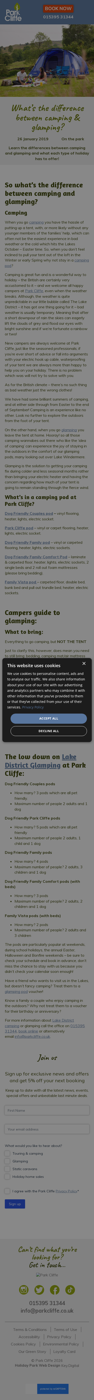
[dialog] (47, 700)
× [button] (84, 663)
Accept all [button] (48, 718)
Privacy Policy (33, 707)
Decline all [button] (49, 731)
